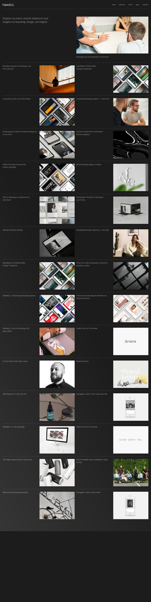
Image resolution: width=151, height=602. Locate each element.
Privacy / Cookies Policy (11, 554)
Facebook (35, 541)
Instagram (35, 532)
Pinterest (34, 538)
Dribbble (34, 534)
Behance (35, 536)
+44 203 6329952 (8, 532)
